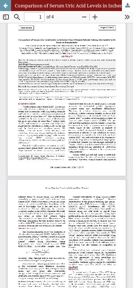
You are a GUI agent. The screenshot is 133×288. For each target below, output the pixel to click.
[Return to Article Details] (5, 5)
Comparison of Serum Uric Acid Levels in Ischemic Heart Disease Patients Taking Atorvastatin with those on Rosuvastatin (74, 5)
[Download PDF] (127, 5)
